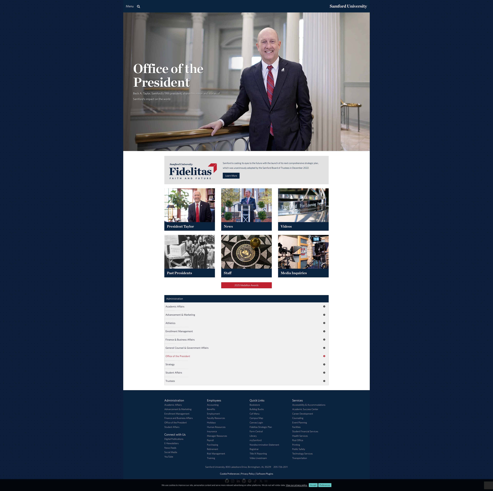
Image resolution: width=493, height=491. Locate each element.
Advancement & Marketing (180, 314)
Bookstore (255, 404)
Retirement (212, 449)
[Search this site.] (138, 6)
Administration (174, 298)
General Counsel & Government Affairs (186, 347)
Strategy (170, 364)
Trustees (170, 380)
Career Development (302, 413)
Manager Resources (217, 435)
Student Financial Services (305, 431)
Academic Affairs (174, 306)
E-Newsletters (171, 443)
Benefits (211, 409)
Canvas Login (256, 422)
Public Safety (298, 449)
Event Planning (299, 422)
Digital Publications (173, 438)
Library (253, 435)
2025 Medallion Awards (246, 285)
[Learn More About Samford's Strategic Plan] (193, 176)
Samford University (215, 466)
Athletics (170, 323)
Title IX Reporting (258, 453)
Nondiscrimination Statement (264, 444)
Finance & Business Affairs (180, 339)
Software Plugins (264, 473)
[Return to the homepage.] (348, 8)
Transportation (299, 458)
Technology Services (302, 453)
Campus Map (256, 418)
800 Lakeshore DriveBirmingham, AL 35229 (248, 466)
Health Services (300, 435)
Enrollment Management (179, 331)
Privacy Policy (248, 473)
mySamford (256, 440)
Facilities (296, 427)
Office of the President (177, 356)
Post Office (297, 440)
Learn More (231, 175)
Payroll (210, 440)
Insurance (212, 431)
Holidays (211, 422)
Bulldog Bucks (257, 409)
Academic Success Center (305, 409)
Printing (296, 444)
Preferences (325, 485)
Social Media (170, 452)
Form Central (256, 431)
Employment (213, 413)
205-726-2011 (280, 466)
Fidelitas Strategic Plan (261, 427)
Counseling (297, 418)
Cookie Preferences (229, 473)
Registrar (254, 449)
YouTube (168, 456)
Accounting (213, 404)
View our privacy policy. (296, 485)
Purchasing (212, 444)
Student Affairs (173, 372)
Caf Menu (254, 413)
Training (211, 458)
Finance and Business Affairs (178, 418)
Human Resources (216, 427)
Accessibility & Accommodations (308, 404)
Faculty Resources (216, 418)
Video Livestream (258, 458)
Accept (313, 485)
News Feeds (170, 447)
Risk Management (216, 453)
